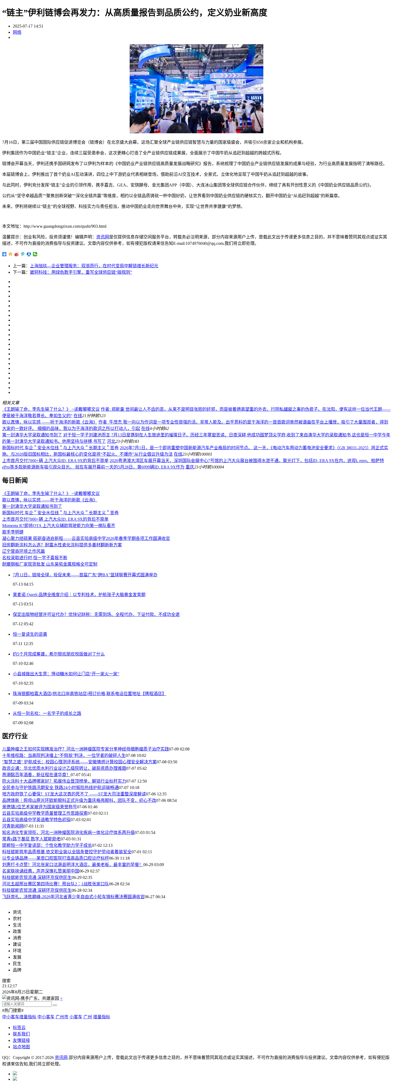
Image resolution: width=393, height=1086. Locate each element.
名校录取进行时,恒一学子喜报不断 (34, 557)
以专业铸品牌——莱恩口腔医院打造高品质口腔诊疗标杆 (55, 858)
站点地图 (21, 1047)
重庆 (190, 467)
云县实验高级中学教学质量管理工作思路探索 (45, 813)
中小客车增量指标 (19, 1017)
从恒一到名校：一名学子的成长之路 (47, 713)
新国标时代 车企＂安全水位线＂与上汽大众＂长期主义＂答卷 (60, 447)
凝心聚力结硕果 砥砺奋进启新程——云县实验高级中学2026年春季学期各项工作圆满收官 (86, 538)
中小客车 (46, 1017)
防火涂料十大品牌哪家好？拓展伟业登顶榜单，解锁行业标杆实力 (64, 781)
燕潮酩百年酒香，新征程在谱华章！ (36, 774)
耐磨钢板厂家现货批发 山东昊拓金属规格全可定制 (49, 564)
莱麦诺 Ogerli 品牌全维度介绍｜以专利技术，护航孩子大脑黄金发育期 (79, 594)
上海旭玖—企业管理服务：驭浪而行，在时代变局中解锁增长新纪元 (94, 266)
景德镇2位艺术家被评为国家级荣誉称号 (39, 807)
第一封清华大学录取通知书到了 (32, 435)
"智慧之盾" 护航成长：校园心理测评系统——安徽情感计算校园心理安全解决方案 (79, 762)
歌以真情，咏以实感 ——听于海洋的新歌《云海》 (49, 422)
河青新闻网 (13, 826)
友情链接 (21, 1040)
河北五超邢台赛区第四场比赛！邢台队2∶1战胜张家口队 (55, 884)
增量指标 (101, 1017)
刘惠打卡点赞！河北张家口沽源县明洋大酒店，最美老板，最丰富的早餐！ (72, 864)
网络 (17, 32)
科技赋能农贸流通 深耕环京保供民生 (37, 877)
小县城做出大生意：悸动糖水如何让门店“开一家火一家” (66, 674)
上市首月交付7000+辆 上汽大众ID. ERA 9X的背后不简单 (55, 460)
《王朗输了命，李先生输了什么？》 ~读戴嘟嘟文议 (51, 409)
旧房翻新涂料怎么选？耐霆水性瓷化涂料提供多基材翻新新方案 (62, 545)
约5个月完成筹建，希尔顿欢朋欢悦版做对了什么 (59, 654)
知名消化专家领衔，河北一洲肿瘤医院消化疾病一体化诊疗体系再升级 (68, 832)
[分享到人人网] (29, 254)
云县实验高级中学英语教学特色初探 (36, 819)
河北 (111, 441)
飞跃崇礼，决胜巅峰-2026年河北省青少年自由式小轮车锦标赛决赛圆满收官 (73, 896)
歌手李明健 (13, 532)
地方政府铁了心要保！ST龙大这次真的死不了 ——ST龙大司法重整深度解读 (74, 794)
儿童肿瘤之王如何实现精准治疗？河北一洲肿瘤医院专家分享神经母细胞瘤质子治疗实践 (85, 749)
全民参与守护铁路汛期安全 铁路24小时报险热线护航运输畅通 (60, 787)
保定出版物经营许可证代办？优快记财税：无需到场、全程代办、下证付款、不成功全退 (96, 614)
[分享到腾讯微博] (23, 254)
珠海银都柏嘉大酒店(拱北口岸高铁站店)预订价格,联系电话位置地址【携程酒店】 (89, 693)
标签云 (19, 1027)
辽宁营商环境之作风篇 (23, 551)
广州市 (62, 1017)
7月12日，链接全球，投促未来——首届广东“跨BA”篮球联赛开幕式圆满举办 (85, 575)
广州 (87, 1017)
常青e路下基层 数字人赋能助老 (31, 839)
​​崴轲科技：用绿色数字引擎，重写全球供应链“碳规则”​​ (81, 272)
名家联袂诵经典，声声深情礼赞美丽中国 (40, 871)
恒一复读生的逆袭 (30, 634)
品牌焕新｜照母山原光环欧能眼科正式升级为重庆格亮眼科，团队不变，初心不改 (79, 800)
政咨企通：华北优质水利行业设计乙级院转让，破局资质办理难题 (64, 768)
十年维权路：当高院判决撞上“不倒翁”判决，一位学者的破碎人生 (64, 755)
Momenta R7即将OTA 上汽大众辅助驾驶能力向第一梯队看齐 (58, 525)
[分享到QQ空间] (10, 254)
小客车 (76, 1017)
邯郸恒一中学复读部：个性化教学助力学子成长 (47, 845)
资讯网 (102, 237)
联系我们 (21, 1034)
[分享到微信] (35, 254)
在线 (78, 415)
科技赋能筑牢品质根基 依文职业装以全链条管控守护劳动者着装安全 (67, 851)
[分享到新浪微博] (16, 254)
